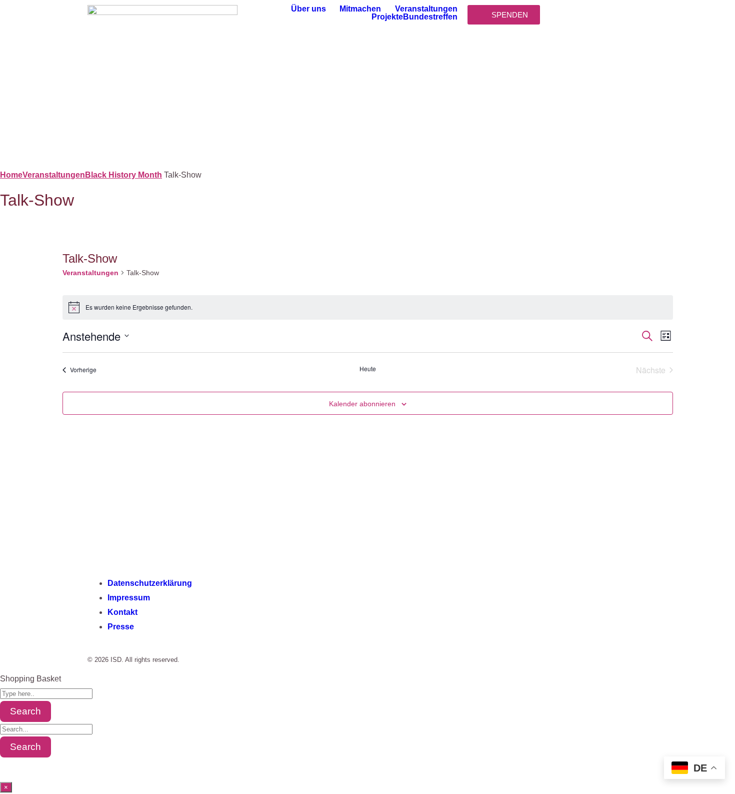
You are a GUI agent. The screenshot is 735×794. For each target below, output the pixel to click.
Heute (368, 369)
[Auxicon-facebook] (100, 545)
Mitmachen (360, 9)
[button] (315, 9)
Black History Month (123, 175)
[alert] (367, 307)
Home (11, 175)
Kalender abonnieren (362, 404)
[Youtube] (181, 545)
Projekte (387, 17)
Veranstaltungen (426, 9)
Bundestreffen (430, 17)
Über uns (308, 9)
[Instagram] (127, 545)
